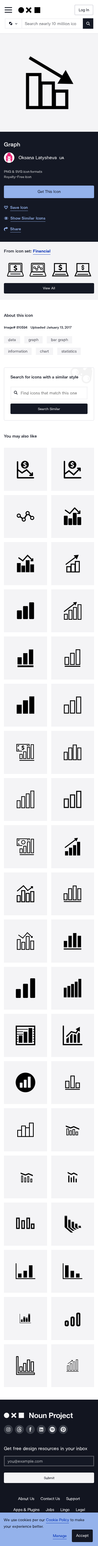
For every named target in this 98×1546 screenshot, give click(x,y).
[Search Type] (13, 23)
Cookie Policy (57, 1520)
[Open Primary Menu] (8, 10)
